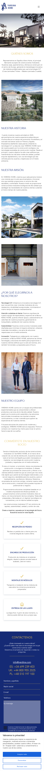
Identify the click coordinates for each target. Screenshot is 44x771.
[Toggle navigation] (39, 6)
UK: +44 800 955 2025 (22, 670)
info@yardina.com (22, 662)
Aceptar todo (22, 754)
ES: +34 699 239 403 (22, 667)
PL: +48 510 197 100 (22, 674)
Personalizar (22, 760)
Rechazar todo (22, 766)
